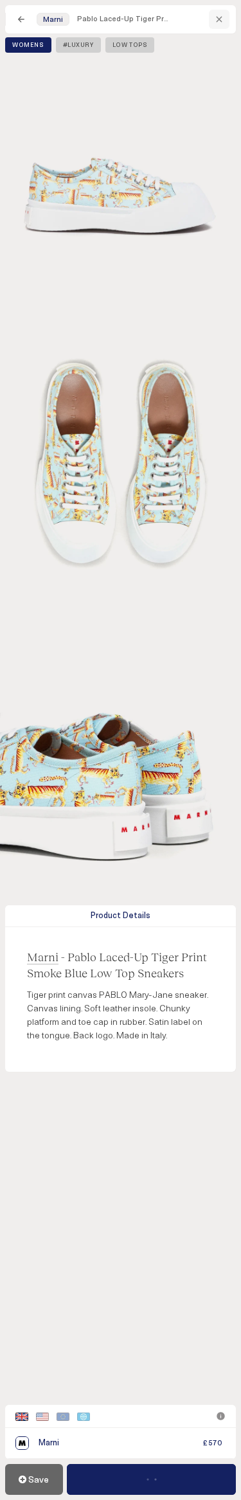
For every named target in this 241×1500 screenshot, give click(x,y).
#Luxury (78, 45)
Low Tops (130, 45)
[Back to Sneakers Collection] (21, 19)
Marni (42, 957)
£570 (212, 1443)
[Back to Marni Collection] (219, 19)
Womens (28, 45)
